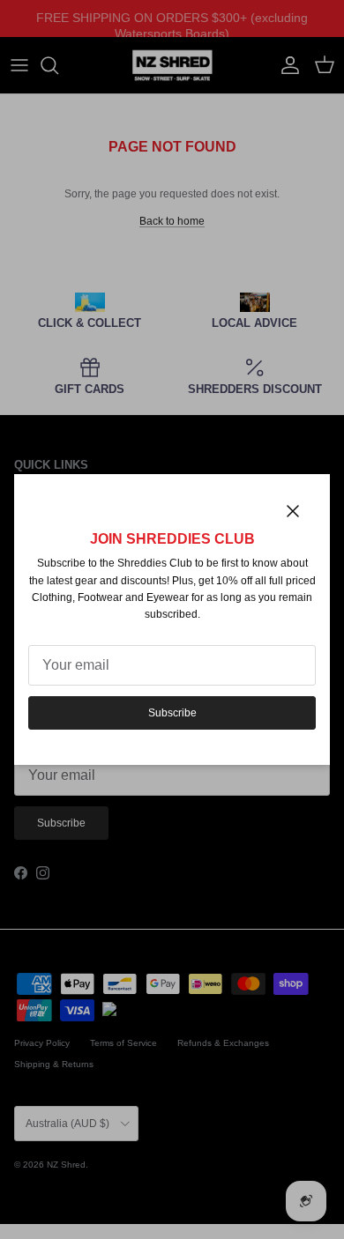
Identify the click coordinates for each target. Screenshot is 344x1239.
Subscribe (172, 713)
